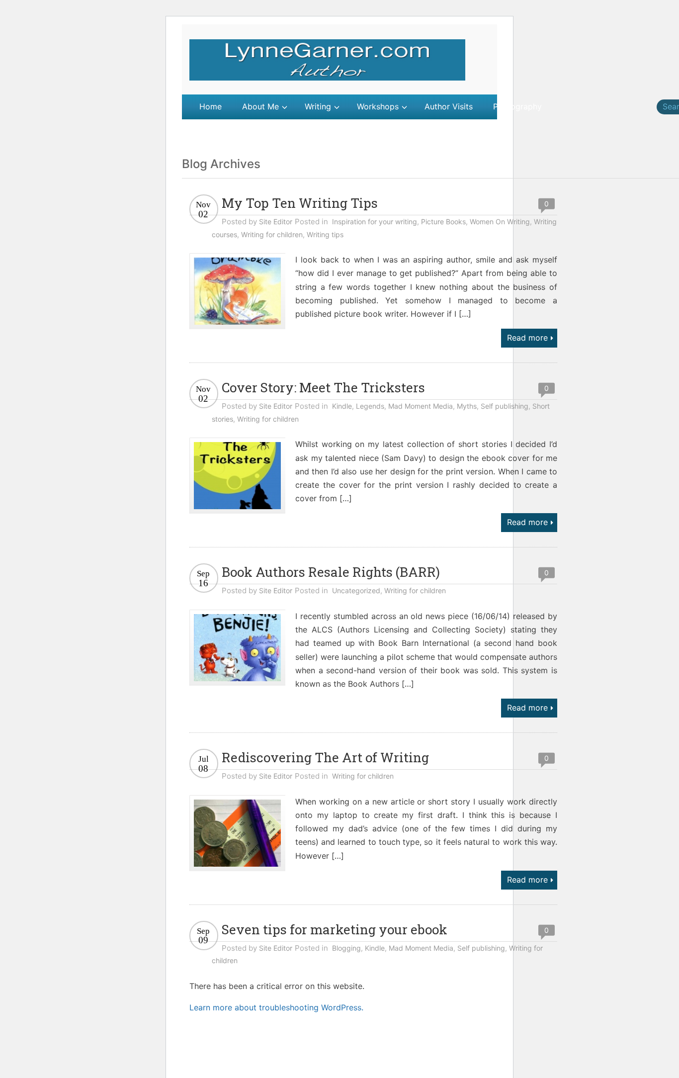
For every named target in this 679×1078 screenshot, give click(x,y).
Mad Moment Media (420, 406)
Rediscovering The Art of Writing (325, 757)
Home (210, 106)
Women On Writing (500, 221)
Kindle (342, 406)
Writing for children (272, 234)
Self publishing (504, 406)
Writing (318, 106)
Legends (370, 406)
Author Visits (448, 106)
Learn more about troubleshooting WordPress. (276, 1007)
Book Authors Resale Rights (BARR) (331, 571)
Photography (517, 106)
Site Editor (275, 221)
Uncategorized (356, 590)
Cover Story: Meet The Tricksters (323, 387)
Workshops (378, 106)
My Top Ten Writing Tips (300, 202)
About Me (260, 106)
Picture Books (443, 221)
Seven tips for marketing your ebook (334, 929)
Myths (467, 406)
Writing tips (325, 234)
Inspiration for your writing (374, 221)
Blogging (346, 948)
